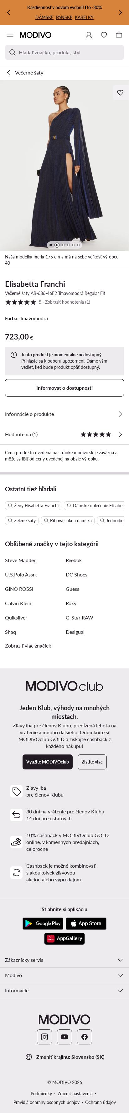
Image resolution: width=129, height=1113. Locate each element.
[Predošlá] (8, 12)
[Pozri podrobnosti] (120, 414)
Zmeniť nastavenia (75, 1093)
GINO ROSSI (19, 589)
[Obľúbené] (103, 34)
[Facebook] (84, 1036)
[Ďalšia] (120, 12)
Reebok (74, 560)
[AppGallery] (64, 938)
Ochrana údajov (100, 1102)
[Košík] (118, 34)
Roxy (71, 603)
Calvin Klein (18, 603)
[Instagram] (44, 1036)
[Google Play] (43, 924)
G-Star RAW (79, 617)
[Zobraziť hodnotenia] (120, 434)
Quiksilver (16, 617)
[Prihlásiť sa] (88, 34)
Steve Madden (21, 560)
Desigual (75, 632)
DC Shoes (76, 574)
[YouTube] (64, 1036)
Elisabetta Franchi (35, 283)
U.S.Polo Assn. (21, 574)
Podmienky (41, 1093)
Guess (72, 589)
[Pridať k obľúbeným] (121, 92)
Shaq (10, 632)
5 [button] (47, 302)
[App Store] (86, 924)
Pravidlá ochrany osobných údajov (46, 1102)
